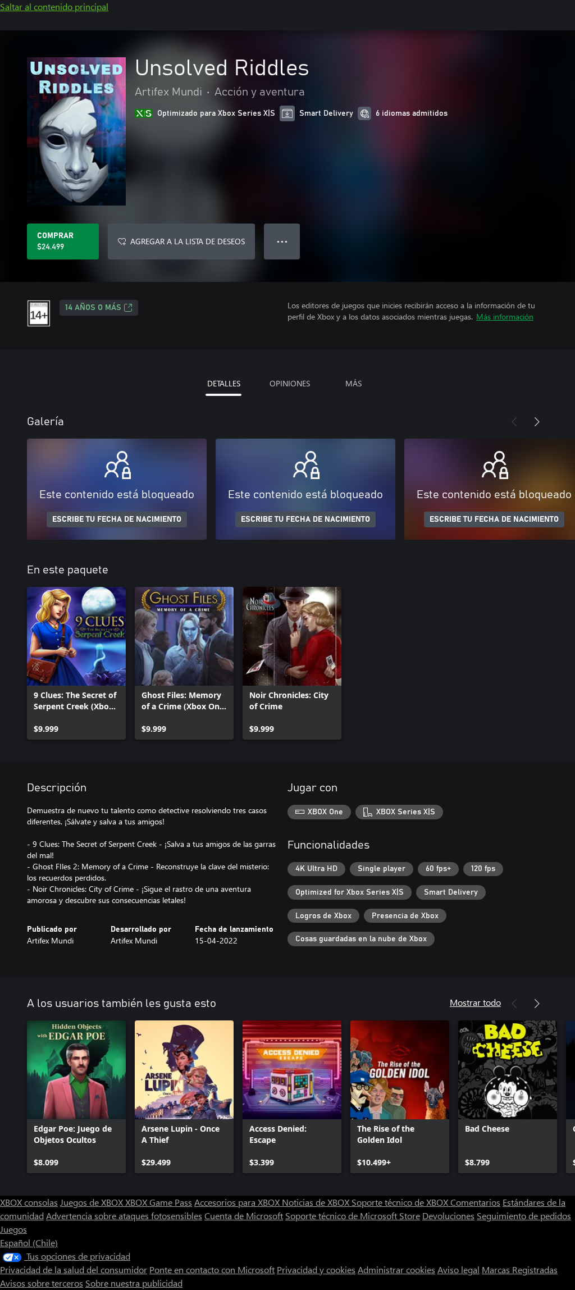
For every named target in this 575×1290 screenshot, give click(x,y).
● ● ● (282, 241)
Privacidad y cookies (316, 1269)
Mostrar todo (475, 1002)
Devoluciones (448, 1215)
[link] (76, 663)
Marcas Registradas (520, 1269)
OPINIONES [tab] (290, 383)
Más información (504, 316)
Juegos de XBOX (92, 1202)
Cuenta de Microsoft (243, 1215)
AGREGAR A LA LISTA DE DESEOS (187, 241)
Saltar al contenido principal (54, 6)
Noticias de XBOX (317, 1202)
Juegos (13, 1229)
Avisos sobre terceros (41, 1283)
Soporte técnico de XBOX (401, 1202)
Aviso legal (458, 1269)
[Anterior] (514, 422)
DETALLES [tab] (223, 383)
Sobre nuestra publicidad (133, 1283)
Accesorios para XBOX (238, 1202)
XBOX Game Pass (158, 1202)
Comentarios (475, 1202)
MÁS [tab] (353, 383)
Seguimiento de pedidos (524, 1215)
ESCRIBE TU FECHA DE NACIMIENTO (116, 519)
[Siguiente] (537, 422)
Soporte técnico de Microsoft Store (352, 1215)
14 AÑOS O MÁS (93, 308)
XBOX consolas (29, 1202)
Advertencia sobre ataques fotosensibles (124, 1215)
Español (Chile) (29, 1242)
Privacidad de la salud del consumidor (73, 1269)
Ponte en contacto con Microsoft (212, 1269)
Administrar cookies (396, 1269)
